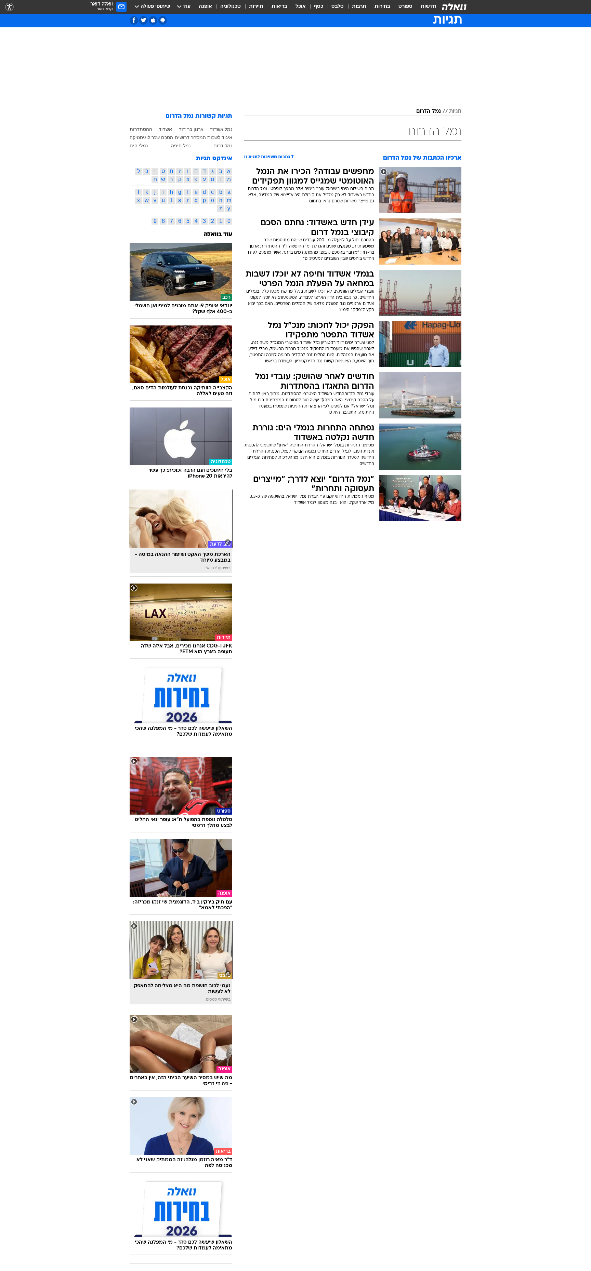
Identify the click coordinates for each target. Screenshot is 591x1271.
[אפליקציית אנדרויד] (162, 20)
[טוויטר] (143, 20)
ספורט (405, 6)
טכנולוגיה (230, 6)
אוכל (301, 6)
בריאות (279, 6)
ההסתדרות (141, 129)
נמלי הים (139, 145)
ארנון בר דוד (191, 129)
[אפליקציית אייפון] (153, 20)
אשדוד (165, 129)
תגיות (455, 111)
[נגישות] (9, 7)
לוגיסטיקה (140, 137)
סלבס (337, 6)
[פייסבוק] (134, 20)
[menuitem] (424, 7)
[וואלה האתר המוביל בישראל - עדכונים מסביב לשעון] (454, 6)
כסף (318, 6)
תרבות (359, 6)
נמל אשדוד (221, 129)
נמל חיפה (181, 145)
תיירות (256, 6)
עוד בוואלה (218, 235)
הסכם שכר (162, 137)
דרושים (182, 137)
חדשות (428, 6)
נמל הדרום (428, 111)
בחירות (382, 6)
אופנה (205, 6)
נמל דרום (222, 145)
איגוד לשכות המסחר (211, 137)
